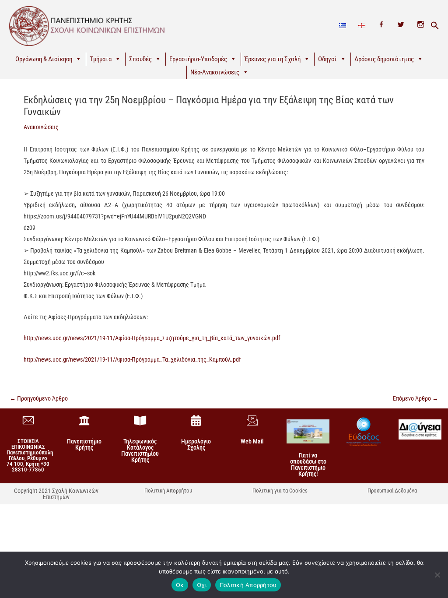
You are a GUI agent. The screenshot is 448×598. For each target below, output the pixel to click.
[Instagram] (420, 26)
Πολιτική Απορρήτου (168, 490)
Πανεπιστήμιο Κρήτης (84, 444)
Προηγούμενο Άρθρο (39, 398)
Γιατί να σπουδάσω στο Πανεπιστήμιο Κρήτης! (308, 464)
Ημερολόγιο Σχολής (196, 444)
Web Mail (252, 441)
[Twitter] (401, 26)
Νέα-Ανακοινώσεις (214, 72)
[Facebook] (381, 26)
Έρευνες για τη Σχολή (273, 59)
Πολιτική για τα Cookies (280, 490)
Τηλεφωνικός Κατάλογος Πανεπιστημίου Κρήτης (140, 450)
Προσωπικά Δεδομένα (392, 490)
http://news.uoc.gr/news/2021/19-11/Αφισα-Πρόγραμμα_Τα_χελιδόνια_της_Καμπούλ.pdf (132, 359)
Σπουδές (140, 59)
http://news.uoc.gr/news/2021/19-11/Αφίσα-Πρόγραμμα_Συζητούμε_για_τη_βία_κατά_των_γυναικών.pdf (152, 337)
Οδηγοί (327, 59)
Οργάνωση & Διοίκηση (43, 59)
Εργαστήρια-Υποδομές (198, 59)
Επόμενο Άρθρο (415, 398)
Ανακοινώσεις (41, 126)
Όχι (201, 584)
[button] (434, 26)
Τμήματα (101, 59)
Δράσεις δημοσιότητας (384, 59)
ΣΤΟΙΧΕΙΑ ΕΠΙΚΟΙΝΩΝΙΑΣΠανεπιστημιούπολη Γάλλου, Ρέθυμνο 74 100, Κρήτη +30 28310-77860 (30, 455)
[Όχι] (437, 574)
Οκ (180, 584)
